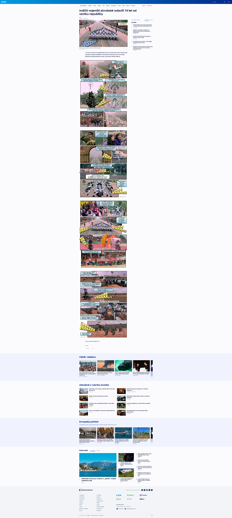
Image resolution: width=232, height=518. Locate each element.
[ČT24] (3, 2)
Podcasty (133, 5)
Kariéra (98, 504)
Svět (104, 5)
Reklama (98, 497)
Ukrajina (90, 5)
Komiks (87, 348)
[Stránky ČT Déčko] (118, 499)
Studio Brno (99, 499)
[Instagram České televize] (142, 490)
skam (80, 17)
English (88, 515)
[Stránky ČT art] (129, 499)
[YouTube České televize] (147, 490)
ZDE (98, 341)
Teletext (81, 500)
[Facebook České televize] (144, 490)
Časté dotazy (99, 508)
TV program (81, 495)
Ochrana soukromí (94, 515)
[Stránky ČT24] (118, 495)
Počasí (119, 5)
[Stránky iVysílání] (143, 495)
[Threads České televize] (152, 490)
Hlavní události (83, 5)
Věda (123, 5)
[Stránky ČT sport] (130, 495)
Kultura (127, 5)
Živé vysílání (81, 497)
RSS (152, 515)
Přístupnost (101, 515)
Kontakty (99, 510)
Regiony (108, 5)
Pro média (99, 495)
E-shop (80, 506)
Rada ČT (98, 502)
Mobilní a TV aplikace (83, 508)
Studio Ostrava (100, 500)
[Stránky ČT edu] (142, 499)
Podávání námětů (100, 506)
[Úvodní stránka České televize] (86, 490)
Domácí (99, 5)
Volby (94, 5)
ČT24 (92, 348)
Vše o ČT (81, 510)
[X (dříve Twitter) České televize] (149, 490)
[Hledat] (224, 2)
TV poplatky (81, 499)
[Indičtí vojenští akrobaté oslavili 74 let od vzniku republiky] (103, 33)
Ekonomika (113, 5)
